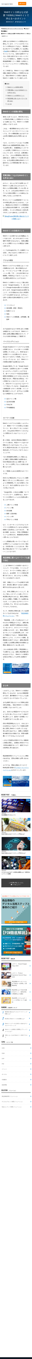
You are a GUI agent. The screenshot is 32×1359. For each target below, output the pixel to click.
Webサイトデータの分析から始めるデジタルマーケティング (16, 1024)
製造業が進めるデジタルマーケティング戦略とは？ (16, 1013)
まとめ (9, 104)
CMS (3, 1048)
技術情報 (4, 1085)
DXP (3, 1058)
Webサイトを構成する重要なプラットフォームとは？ (16, 1030)
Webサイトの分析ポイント (16, 95)
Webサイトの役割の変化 (15, 87)
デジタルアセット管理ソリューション (12, 1101)
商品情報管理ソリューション (10, 1096)
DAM (3, 1053)
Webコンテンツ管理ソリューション (12, 1107)
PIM (3, 1064)
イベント (4, 1069)
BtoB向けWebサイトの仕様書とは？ (15, 1018)
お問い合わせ (22, 3)
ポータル (4, 1074)
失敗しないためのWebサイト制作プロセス (16, 1036)
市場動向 (4, 1079)
